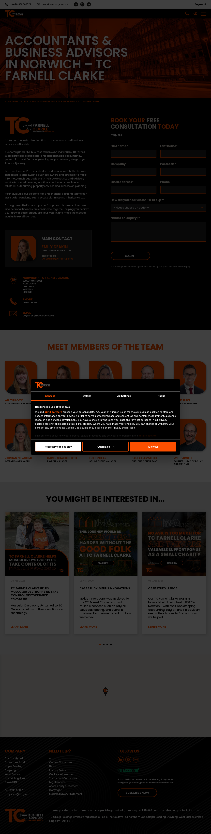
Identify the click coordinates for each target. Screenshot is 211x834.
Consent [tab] (50, 395)
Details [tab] (87, 395)
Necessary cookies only (58, 446)
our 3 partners (53, 411)
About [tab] (161, 395)
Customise (103, 446)
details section (148, 435)
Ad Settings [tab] (124, 395)
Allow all (153, 446)
